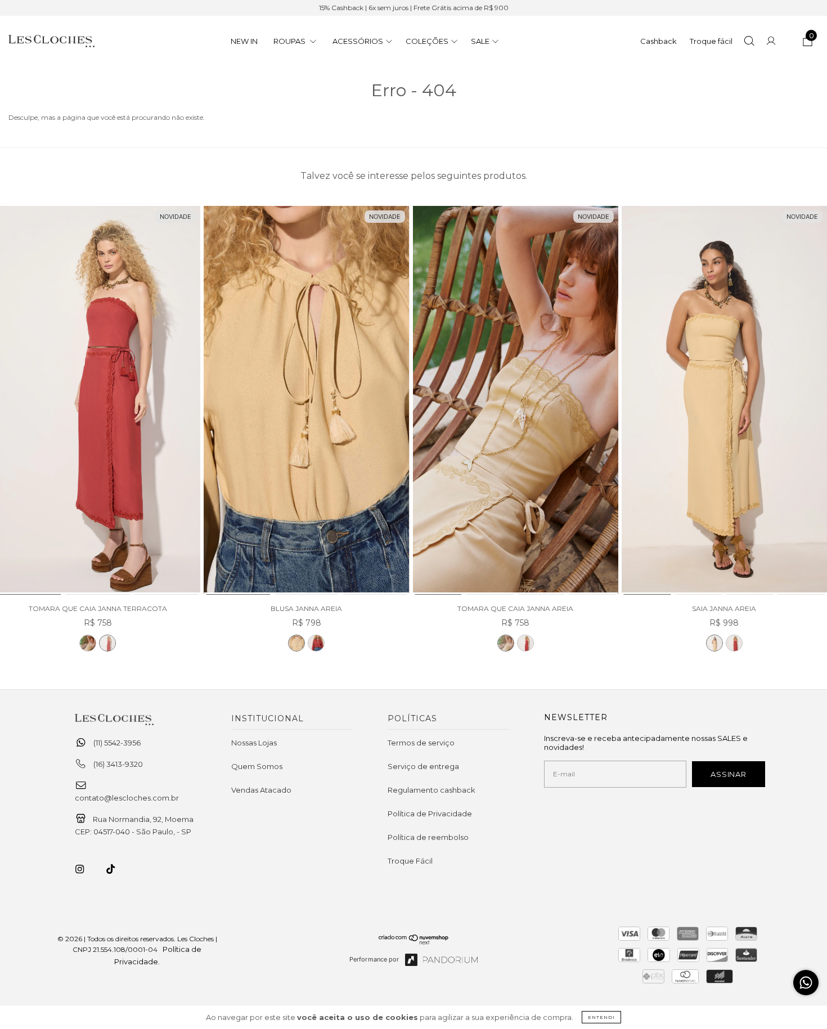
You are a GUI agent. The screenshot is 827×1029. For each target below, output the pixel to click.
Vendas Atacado (261, 789)
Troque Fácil (410, 860)
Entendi (601, 1017)
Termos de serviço (421, 742)
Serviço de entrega (423, 766)
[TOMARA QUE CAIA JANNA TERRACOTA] (107, 643)
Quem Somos (256, 766)
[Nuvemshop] (414, 941)
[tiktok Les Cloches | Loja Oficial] (117, 869)
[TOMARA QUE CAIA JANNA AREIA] (87, 643)
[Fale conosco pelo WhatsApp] (806, 982)
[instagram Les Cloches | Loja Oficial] (86, 869)
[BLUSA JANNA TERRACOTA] (316, 643)
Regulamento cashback (431, 789)
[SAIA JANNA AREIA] (724, 401)
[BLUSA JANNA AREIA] (306, 401)
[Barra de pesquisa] (749, 42)
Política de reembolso (428, 837)
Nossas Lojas (254, 742)
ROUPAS (290, 41)
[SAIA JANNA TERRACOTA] (734, 643)
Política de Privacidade (430, 813)
